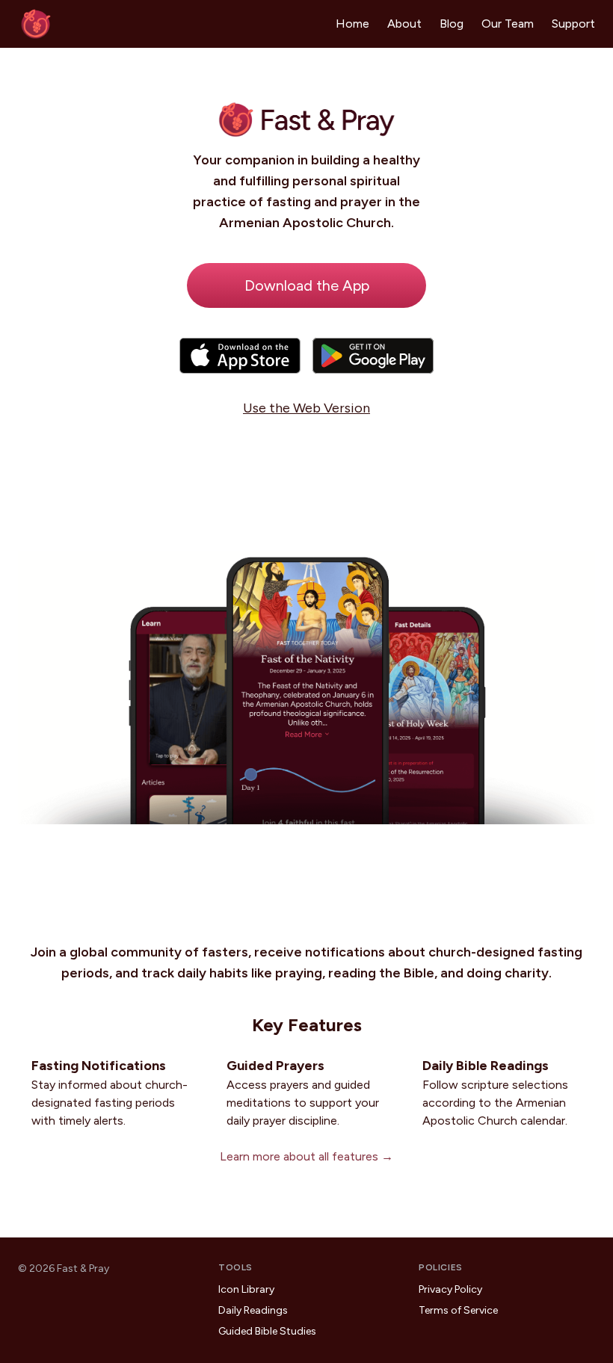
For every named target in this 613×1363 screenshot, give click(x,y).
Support (573, 23)
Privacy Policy (450, 1289)
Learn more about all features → (306, 1156)
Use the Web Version (306, 408)
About (404, 23)
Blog (451, 23)
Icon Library (246, 1289)
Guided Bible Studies (267, 1331)
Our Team (507, 23)
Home (352, 23)
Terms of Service (458, 1310)
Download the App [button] (306, 285)
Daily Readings (253, 1310)
